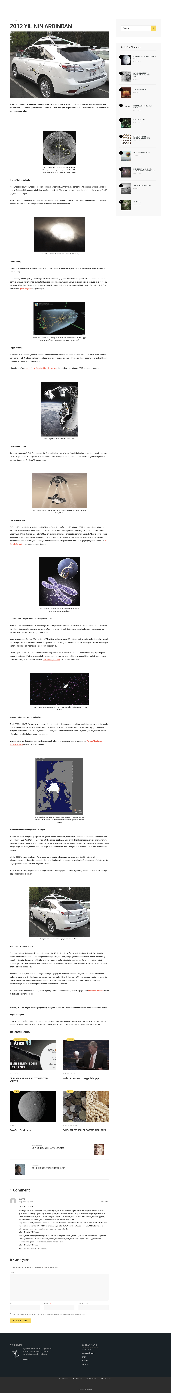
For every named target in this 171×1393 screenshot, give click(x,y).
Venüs (76, 1025)
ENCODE (51, 1021)
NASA (49, 1025)
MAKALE (70, 1091)
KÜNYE (84, 1357)
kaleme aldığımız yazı (51, 659)
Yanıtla (106, 1202)
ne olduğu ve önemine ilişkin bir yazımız (41, 368)
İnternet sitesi (83, 1303)
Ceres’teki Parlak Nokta (21, 1130)
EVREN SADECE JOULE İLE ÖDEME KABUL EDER (84, 1130)
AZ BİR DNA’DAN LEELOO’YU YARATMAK (48, 1147)
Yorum (13, 1272)
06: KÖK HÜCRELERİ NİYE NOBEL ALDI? (48, 1167)
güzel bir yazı (25, 289)
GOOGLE (81, 1021)
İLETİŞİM (85, 1364)
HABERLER (90, 1021)
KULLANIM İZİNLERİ (88, 1353)
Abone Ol (26, 1360)
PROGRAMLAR (87, 1349)
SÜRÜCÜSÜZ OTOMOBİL (63, 1025)
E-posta (47, 1303)
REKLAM (85, 1361)
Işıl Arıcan (18, 20)
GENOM (74, 1021)
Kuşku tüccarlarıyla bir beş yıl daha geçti (81, 1078)
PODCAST (24, 1040)
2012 (19, 1021)
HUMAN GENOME (24, 1025)
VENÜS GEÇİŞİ (86, 1025)
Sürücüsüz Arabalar (96, 991)
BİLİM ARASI (18, 1040)
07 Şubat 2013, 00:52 (26, 1202)
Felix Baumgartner (63, 1021)
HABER (41, 20)
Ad (11, 1303)
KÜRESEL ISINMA (39, 1025)
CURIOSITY (42, 1021)
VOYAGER (96, 1025)
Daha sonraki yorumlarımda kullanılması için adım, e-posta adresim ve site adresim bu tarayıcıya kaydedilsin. (49, 1314)
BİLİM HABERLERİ (29, 1021)
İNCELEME (70, 1040)
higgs (98, 1021)
